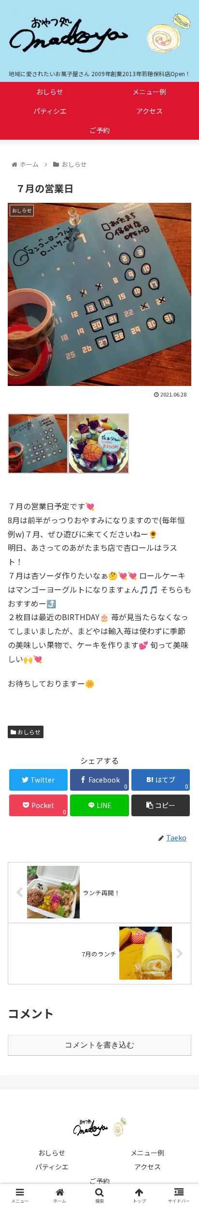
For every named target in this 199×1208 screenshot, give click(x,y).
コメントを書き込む (99, 1045)
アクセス (147, 1166)
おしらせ (28, 732)
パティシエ (52, 1166)
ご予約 (99, 1181)
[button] (179, 959)
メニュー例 (147, 1152)
